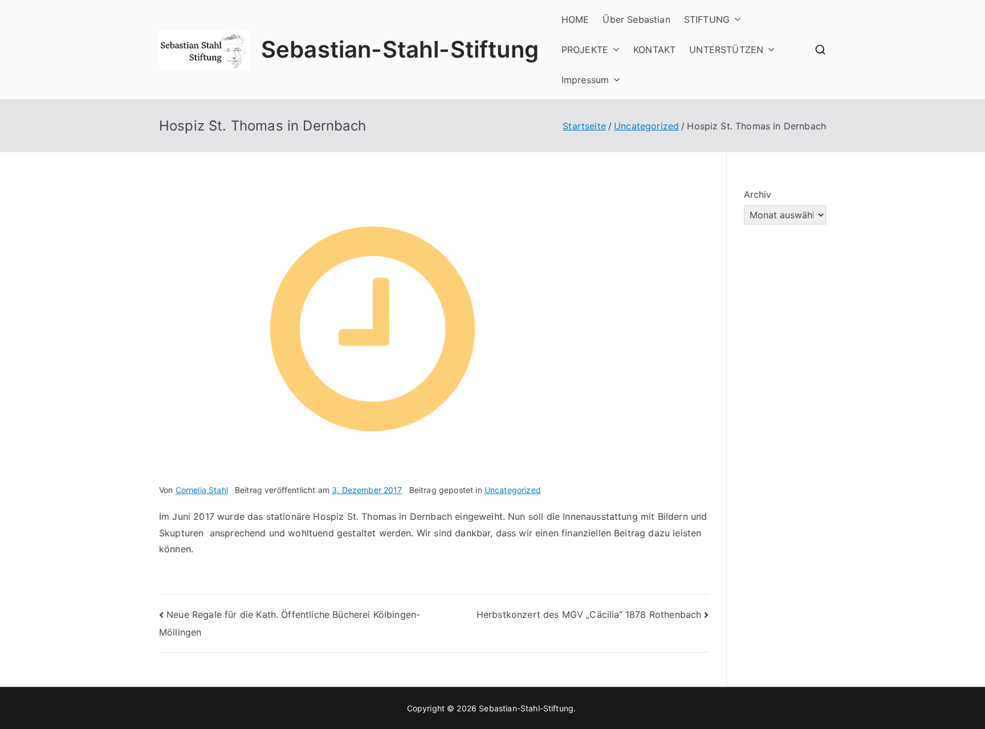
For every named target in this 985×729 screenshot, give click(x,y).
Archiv (758, 194)
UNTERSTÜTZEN (726, 49)
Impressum (585, 79)
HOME (575, 19)
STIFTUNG (707, 19)
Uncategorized (513, 490)
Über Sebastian (636, 19)
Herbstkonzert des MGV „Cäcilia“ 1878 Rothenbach (589, 614)
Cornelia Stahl (202, 490)
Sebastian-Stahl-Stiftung (400, 49)
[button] (735, 19)
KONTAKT (654, 49)
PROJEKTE (584, 49)
